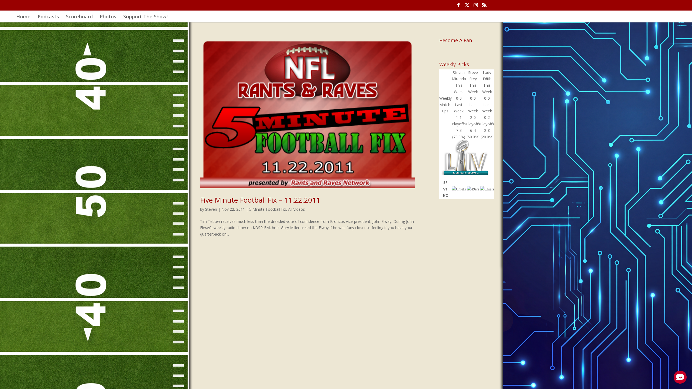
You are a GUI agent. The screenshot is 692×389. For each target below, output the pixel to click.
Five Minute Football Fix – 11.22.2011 (260, 200)
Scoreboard (79, 17)
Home (23, 17)
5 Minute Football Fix (267, 209)
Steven (211, 209)
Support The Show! (145, 17)
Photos (108, 17)
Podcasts (48, 17)
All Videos (296, 209)
